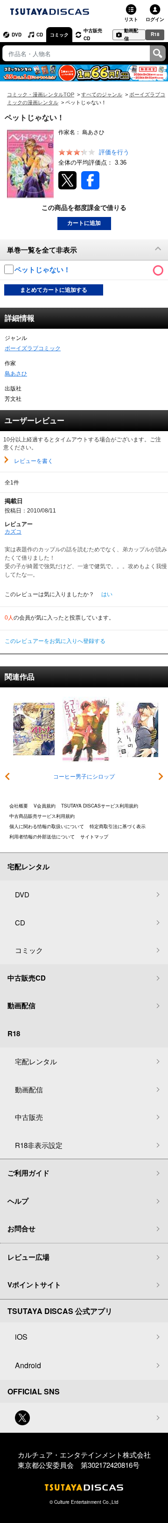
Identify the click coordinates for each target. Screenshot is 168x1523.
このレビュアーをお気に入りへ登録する (55, 641)
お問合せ (21, 1228)
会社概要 (18, 805)
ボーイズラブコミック (33, 348)
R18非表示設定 (39, 1145)
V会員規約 (45, 805)
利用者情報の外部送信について (42, 836)
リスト (131, 19)
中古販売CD (93, 34)
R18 (155, 34)
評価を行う (114, 152)
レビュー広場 (28, 1257)
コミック (59, 34)
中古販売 (29, 1117)
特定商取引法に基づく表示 (118, 826)
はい (106, 594)
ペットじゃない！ (43, 270)
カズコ (13, 531)
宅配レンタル (36, 1061)
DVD (16, 34)
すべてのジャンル (101, 94)
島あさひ (16, 373)
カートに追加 (84, 223)
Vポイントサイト (34, 1284)
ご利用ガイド (28, 1173)
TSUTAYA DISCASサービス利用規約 (99, 805)
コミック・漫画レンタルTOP (40, 94)
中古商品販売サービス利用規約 (42, 816)
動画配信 (131, 34)
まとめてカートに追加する (53, 290)
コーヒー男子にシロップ (84, 776)
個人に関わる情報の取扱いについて (46, 826)
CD (39, 34)
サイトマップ (94, 836)
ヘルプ (17, 1201)
